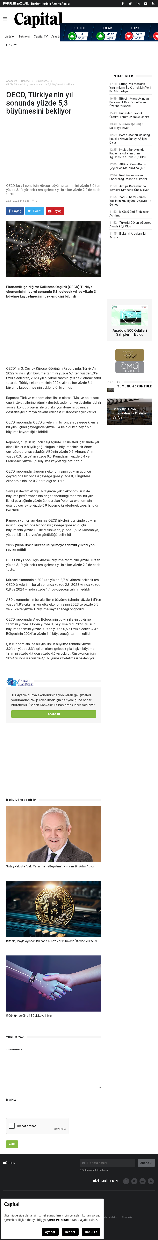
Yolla (12, 1144)
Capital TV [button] (41, 36)
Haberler (25, 81)
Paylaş (16, 211)
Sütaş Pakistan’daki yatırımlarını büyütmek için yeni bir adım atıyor (50, 866)
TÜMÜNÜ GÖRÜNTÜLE (134, 386)
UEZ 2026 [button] (11, 45)
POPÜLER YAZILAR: (16, 3)
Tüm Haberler (41, 81)
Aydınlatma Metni (107, 1217)
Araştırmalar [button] (59, 36)
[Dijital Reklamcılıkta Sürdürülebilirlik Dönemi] (110, 390)
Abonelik (127, 1217)
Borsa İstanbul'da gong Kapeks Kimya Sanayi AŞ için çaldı (129, 138)
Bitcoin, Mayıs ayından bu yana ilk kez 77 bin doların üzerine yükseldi (51, 941)
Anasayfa (11, 81)
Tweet (37, 211)
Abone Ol (54, 714)
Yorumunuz (14, 1049)
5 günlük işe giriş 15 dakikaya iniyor (29, 1015)
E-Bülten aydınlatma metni (94, 1170)
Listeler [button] (10, 36)
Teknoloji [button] (24, 36)
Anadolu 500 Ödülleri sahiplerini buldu (130, 332)
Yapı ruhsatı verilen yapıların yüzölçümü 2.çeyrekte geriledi (130, 200)
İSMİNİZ (11, 1100)
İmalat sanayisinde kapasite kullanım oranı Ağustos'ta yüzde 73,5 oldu (127, 153)
